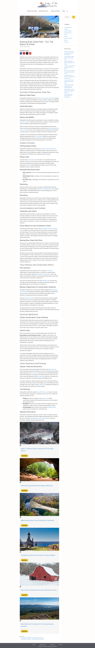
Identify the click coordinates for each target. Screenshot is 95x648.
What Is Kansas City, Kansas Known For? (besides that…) (68, 96)
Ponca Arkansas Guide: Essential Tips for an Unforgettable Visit (69, 86)
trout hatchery (40, 376)
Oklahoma (66, 42)
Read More (24, 455)
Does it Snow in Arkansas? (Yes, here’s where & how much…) (39, 590)
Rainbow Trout (44, 398)
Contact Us (61, 644)
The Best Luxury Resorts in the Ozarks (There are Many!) (38, 555)
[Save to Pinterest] (24, 53)
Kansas (65, 36)
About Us (34, 644)
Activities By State (43, 11)
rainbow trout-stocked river (49, 148)
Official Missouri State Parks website (39, 418)
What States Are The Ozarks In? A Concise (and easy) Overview (69, 77)
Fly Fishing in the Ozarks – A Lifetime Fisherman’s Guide (32, 639)
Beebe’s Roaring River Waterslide (46, 188)
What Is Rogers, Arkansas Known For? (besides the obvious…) (69, 91)
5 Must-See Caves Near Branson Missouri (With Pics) (37, 485)
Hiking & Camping (67, 30)
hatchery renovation (29, 298)
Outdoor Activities (55, 11)
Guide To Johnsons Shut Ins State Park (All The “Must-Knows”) (69, 53)
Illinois (65, 34)
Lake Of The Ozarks (68, 38)
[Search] (73, 17)
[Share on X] (27, 53)
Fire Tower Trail (34, 372)
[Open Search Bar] (67, 11)
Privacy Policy (52, 644)
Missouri (22, 636)
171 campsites (38, 136)
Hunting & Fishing (67, 32)
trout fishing (49, 270)
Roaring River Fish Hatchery (43, 274)
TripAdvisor (41, 384)
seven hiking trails (32, 159)
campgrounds (51, 407)
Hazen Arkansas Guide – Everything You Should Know (69, 81)
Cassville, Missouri (42, 392)
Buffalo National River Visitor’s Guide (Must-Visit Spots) (37, 520)
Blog (64, 11)
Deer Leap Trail (52, 369)
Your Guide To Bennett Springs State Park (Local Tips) (32, 637)
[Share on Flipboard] (30, 53)
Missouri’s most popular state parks (45, 98)
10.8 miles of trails (24, 122)
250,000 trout (45, 280)
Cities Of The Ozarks (32, 11)
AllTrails (28, 165)
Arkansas (66, 29)
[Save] (20, 446)
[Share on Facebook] (21, 53)
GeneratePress (54, 646)
